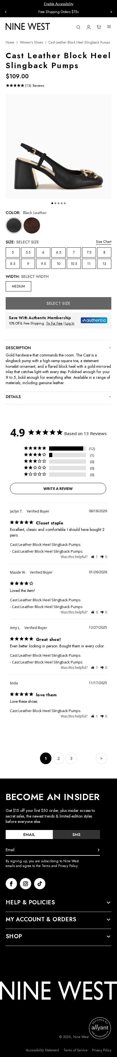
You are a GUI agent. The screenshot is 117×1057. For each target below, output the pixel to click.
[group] (58, 12)
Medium (18, 286)
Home (10, 42)
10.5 (74, 263)
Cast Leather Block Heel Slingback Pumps (45, 544)
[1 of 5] (52, 203)
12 (104, 263)
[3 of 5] (58, 203)
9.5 (43, 263)
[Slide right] (111, 12)
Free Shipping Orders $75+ (58, 11)
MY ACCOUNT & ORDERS (41, 919)
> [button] (101, 758)
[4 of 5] (61, 203)
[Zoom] (58, 146)
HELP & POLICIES (30, 902)
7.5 (89, 252)
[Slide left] (5, 12)
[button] (94, 556)
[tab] (29, 834)
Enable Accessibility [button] (58, 4)
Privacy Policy (101, 1050)
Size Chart (103, 241)
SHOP (14, 936)
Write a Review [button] (58, 488)
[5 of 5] (65, 203)
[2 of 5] (55, 203)
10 (58, 263)
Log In (69, 323)
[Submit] (98, 850)
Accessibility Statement (42, 1050)
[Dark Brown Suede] (32, 225)
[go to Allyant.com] (100, 1028)
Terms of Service (75, 1050)
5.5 (28, 252)
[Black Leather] (14, 225)
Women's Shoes (31, 42)
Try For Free (54, 323)
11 (89, 263)
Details (13, 397)
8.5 (12, 263)
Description (18, 348)
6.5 (58, 252)
